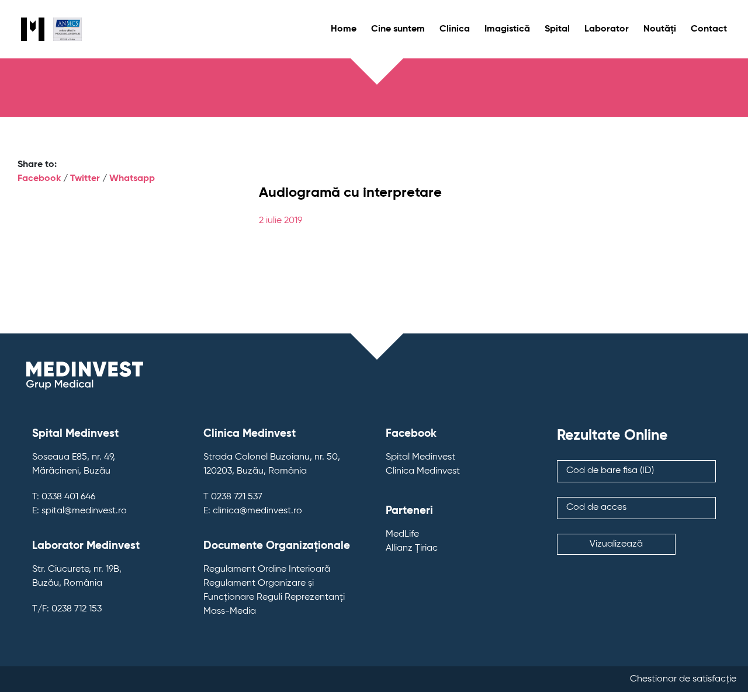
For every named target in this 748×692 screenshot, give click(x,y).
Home (343, 29)
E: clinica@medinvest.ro (252, 511)
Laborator (606, 29)
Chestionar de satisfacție (683, 679)
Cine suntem (398, 29)
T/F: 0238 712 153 (67, 609)
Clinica (454, 29)
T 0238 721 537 (232, 497)
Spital (557, 29)
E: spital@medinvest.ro (79, 511)
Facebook (39, 178)
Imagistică (507, 29)
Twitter (85, 178)
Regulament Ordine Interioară (266, 569)
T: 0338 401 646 (63, 497)
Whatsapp (132, 178)
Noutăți (659, 29)
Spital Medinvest (420, 457)
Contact (709, 29)
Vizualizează (616, 544)
